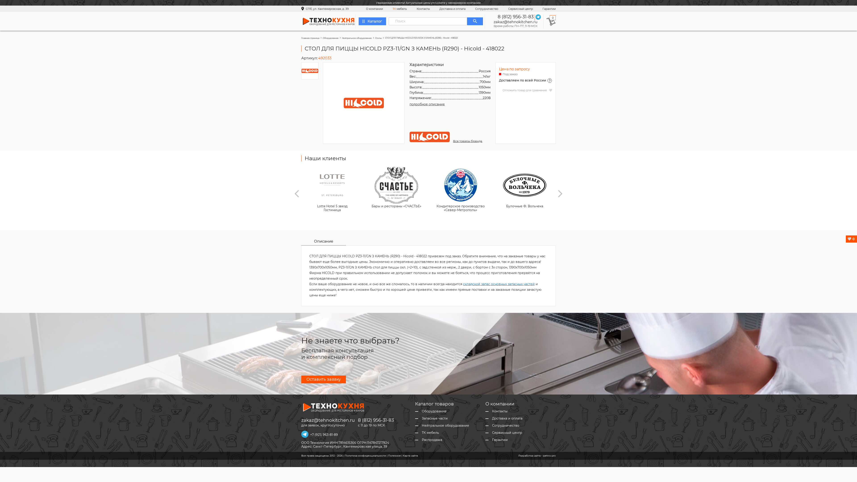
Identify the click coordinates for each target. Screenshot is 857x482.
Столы (378, 38)
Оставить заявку (323, 379)
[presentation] (296, 193)
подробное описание (427, 104)
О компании (374, 8)
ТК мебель (430, 433)
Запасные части (435, 418)
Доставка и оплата (452, 8)
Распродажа (432, 440)
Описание (323, 241)
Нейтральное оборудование (357, 38)
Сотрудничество (486, 8)
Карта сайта (410, 455)
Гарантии (549, 8)
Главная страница (310, 38)
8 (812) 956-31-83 (516, 16)
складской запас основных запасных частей (499, 284)
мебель (400, 8)
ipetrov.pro (549, 455)
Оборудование (331, 38)
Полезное (394, 455)
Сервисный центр (520, 8)
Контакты (423, 8)
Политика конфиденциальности (365, 455)
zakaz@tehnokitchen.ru (515, 22)
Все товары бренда (467, 141)
